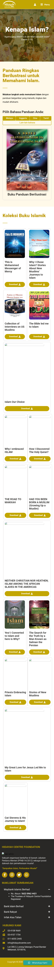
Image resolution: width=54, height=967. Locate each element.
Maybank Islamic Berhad (17, 889)
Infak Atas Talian (12, 917)
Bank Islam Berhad (13, 906)
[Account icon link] (35, 4)
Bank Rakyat (10, 911)
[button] (27, 889)
